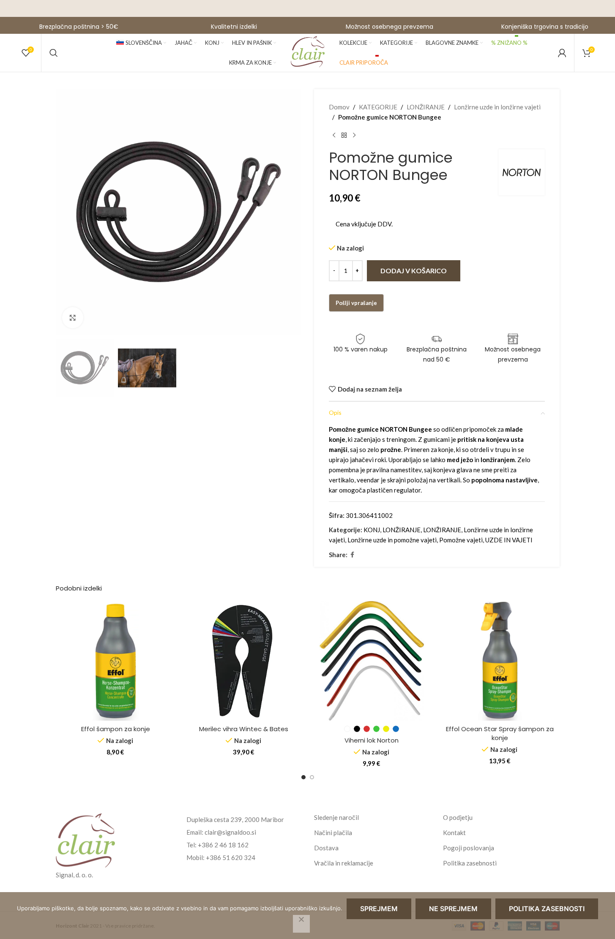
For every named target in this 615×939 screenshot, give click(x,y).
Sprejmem (379, 908)
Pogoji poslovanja (468, 848)
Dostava (326, 848)
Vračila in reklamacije (343, 863)
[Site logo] (308, 52)
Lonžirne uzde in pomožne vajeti (392, 540)
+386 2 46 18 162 (223, 845)
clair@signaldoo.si (230, 832)
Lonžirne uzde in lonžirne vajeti (497, 107)
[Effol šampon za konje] (115, 661)
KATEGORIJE (378, 107)
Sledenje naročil (336, 817)
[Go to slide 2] (312, 777)
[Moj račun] (562, 52)
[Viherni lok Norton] (372, 661)
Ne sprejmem (453, 908)
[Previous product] (334, 136)
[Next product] (354, 136)
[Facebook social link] (352, 555)
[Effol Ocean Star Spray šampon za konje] (500, 661)
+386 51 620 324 (230, 857)
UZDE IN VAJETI (509, 540)
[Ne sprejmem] (301, 924)
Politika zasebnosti (470, 863)
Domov (339, 107)
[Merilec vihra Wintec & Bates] (243, 661)
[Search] (53, 52)
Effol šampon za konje (115, 728)
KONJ (372, 529)
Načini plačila (333, 832)
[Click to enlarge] (72, 317)
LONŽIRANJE (426, 107)
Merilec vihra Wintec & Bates (243, 728)
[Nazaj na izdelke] (344, 136)
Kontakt (454, 832)
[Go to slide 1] (303, 777)
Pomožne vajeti (461, 540)
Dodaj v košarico (413, 271)
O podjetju (458, 817)
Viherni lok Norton (371, 740)
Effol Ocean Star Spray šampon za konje (500, 733)
